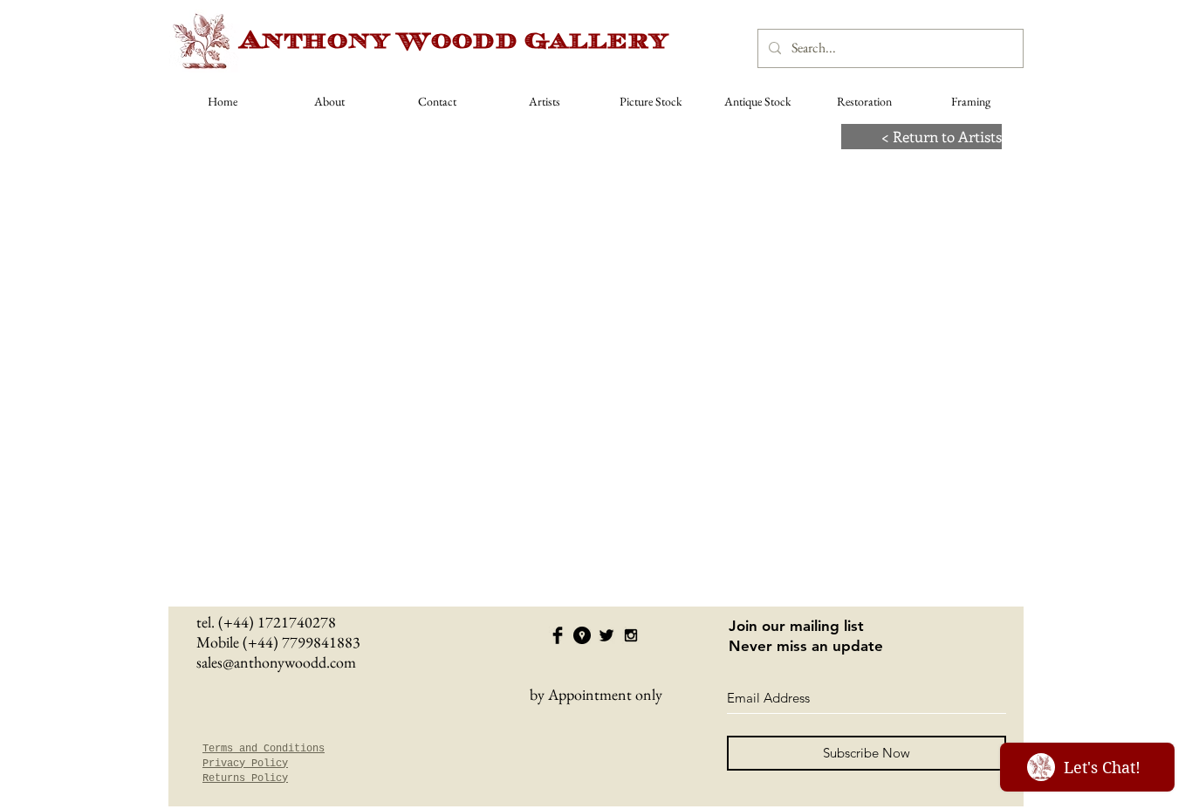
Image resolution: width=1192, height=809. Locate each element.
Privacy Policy (245, 764)
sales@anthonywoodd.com (276, 662)
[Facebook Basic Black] (557, 635)
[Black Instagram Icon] (631, 635)
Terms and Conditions (263, 749)
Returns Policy (245, 778)
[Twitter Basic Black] (606, 635)
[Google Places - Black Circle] (582, 635)
